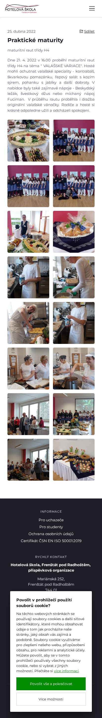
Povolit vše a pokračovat (51, 684)
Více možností (51, 699)
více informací (66, 671)
